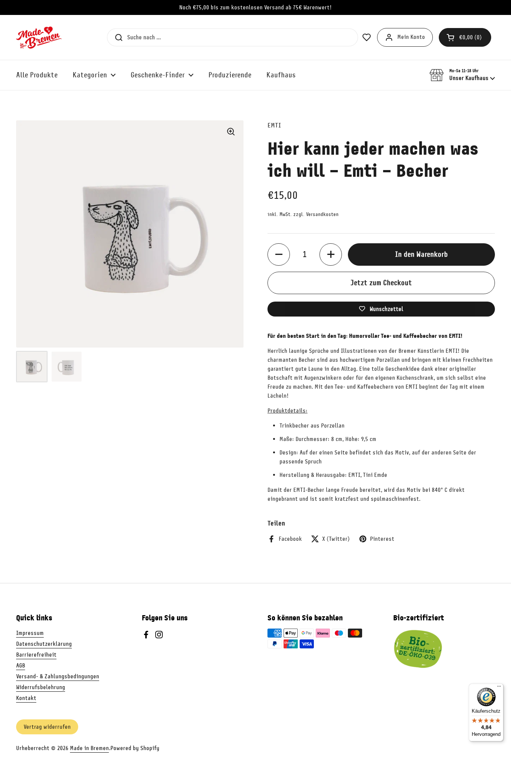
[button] (465, 37)
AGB (20, 665)
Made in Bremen (89, 748)
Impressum (30, 633)
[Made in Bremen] (39, 37)
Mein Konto (411, 37)
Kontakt (26, 698)
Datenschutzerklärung (44, 644)
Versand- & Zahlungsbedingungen (57, 676)
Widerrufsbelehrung (40, 687)
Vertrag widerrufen (47, 727)
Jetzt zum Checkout (381, 282)
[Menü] (499, 688)
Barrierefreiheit (36, 654)
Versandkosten (322, 214)
